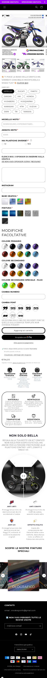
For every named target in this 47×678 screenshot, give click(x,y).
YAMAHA (27, 112)
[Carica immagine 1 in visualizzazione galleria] (9, 65)
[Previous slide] (3, 575)
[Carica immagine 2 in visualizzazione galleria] (23, 65)
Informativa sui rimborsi (31, 666)
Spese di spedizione (19, 363)
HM (19, 96)
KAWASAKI (9, 107)
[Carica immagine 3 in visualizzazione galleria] (38, 65)
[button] (4, 7)
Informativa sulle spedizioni (24, 673)
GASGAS (8, 96)
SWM (6, 112)
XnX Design (17, 666)
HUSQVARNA (27, 102)
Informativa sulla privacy (12, 670)
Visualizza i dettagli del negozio (17, 355)
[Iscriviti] (39, 626)
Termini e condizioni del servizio (34, 670)
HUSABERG (9, 102)
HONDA (30, 96)
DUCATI (21, 91)
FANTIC (34, 91)
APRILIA (8, 91)
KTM (22, 107)
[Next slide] (44, 575)
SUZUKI (33, 107)
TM (16, 112)
